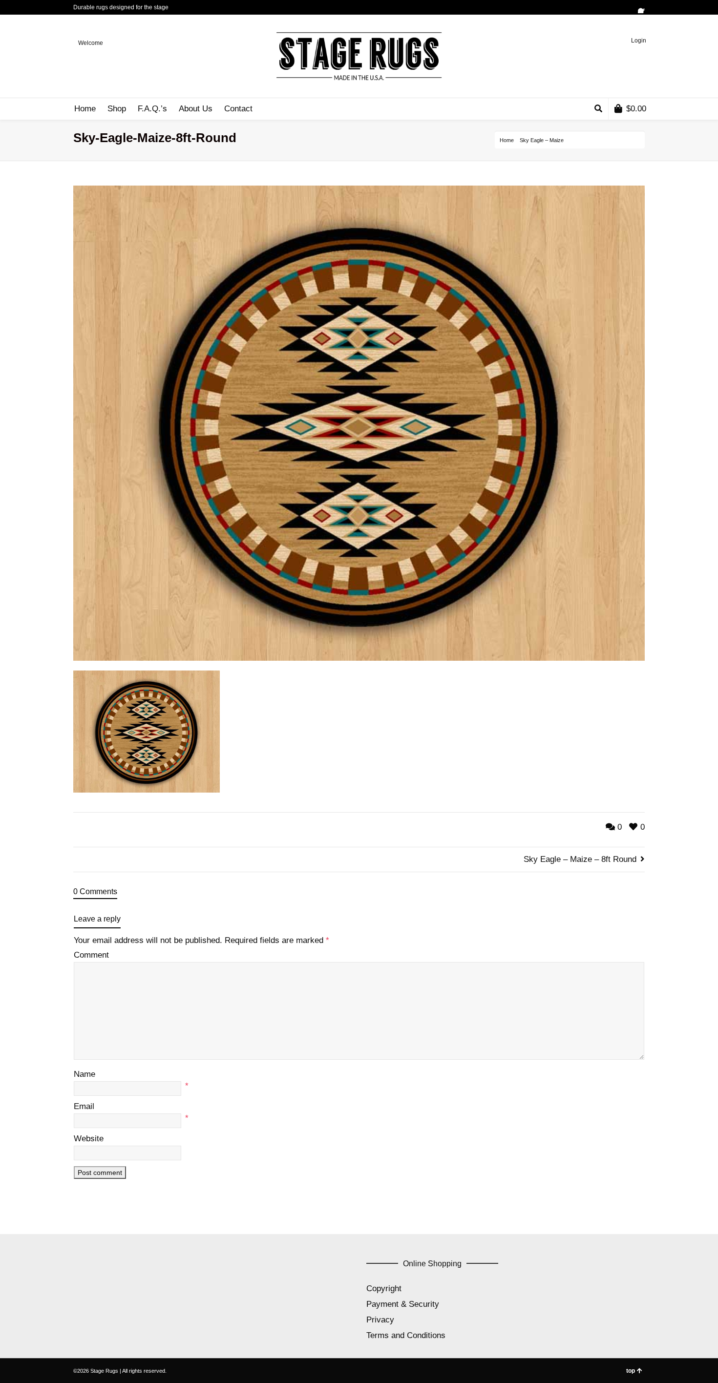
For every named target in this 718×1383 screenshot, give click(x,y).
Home (507, 140)
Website (89, 1138)
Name (84, 1074)
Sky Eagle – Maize (542, 140)
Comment (91, 955)
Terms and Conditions (405, 1335)
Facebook (644, 7)
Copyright (383, 1288)
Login (638, 40)
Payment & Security (402, 1304)
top (630, 1370)
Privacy (380, 1319)
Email (84, 1106)
